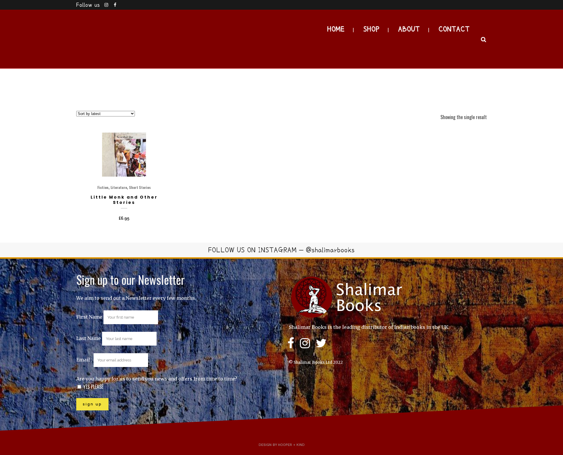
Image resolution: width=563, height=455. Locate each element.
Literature (119, 187)
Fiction (102, 187)
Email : (85, 360)
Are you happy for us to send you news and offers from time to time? (156, 379)
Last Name (88, 338)
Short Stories (140, 187)
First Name (89, 317)
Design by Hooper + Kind (282, 445)
